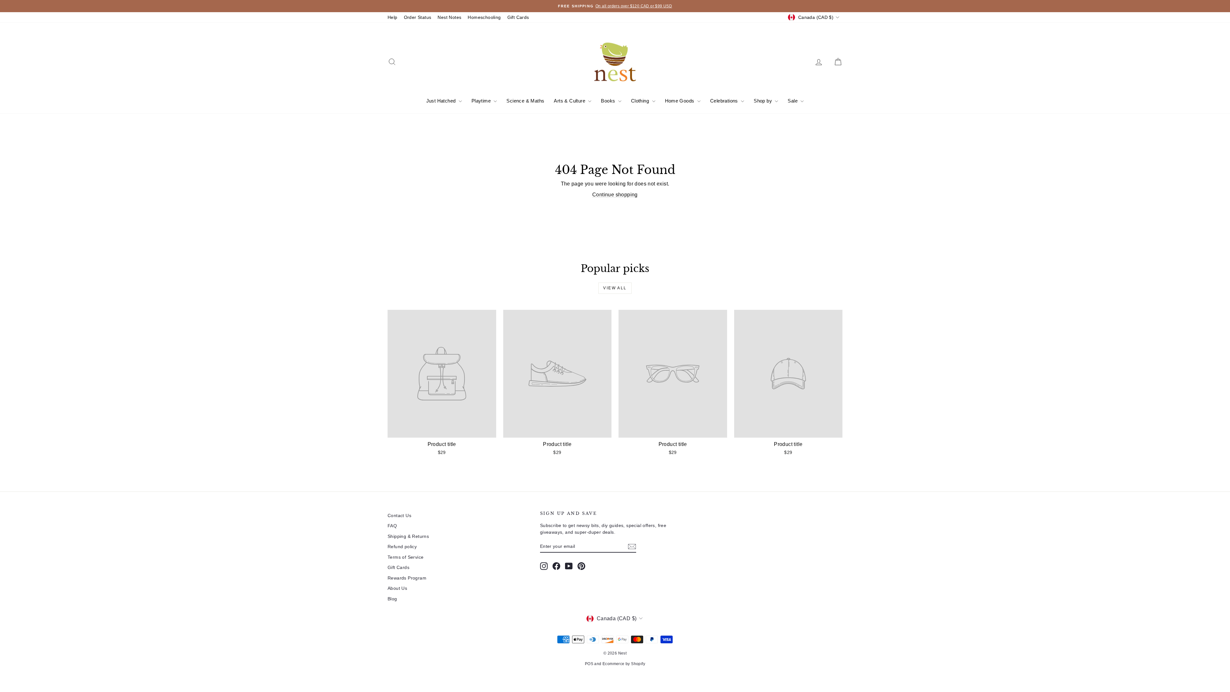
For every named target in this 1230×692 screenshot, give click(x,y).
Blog (392, 598)
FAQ (392, 525)
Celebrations (724, 100)
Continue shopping (615, 194)
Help (393, 17)
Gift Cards (518, 17)
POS (589, 664)
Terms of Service (405, 557)
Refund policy (402, 546)
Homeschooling (484, 17)
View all (615, 288)
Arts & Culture (570, 100)
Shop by (763, 100)
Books (608, 100)
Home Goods (680, 100)
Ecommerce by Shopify (624, 664)
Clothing (641, 100)
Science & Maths (525, 100)
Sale (793, 100)
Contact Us (399, 515)
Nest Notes (449, 17)
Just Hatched (441, 100)
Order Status (417, 17)
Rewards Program (407, 578)
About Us (397, 588)
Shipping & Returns (408, 536)
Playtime (482, 100)
